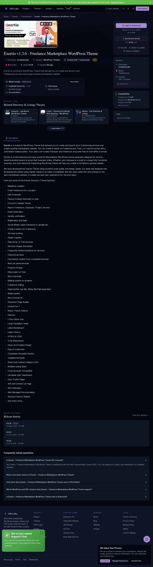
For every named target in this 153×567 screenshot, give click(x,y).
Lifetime (76, 9)
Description (13, 138)
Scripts (49, 9)
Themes (37, 9)
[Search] (123, 9)
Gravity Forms (68, 533)
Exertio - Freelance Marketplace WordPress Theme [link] (55, 17)
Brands (36, 529)
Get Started (142, 9)
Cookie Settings (129, 533)
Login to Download (133, 25)
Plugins (26, 9)
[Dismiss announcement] (150, 2)
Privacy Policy (128, 521)
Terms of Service (130, 517)
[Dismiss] (41, 533)
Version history (123, 105)
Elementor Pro (69, 517)
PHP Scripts (38, 525)
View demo (124, 84)
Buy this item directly (132, 39)
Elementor (12, 203)
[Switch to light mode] (128, 9)
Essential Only (136, 561)
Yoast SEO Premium (71, 521)
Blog (68, 9)
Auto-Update (113, 9)
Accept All (105, 561)
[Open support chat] (146, 539)
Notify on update (138, 48)
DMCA (125, 529)
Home (6, 17)
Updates (60, 8)
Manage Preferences (120, 561)
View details (74, 82)
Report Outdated (132, 51)
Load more (57, 128)
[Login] (133, 9)
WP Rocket (67, 525)
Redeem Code (117, 2)
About (95, 517)
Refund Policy (128, 525)
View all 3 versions (139, 415)
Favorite (123, 48)
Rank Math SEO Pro (71, 537)
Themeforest (26, 17)
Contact (96, 529)
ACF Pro (66, 529)
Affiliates (96, 525)
